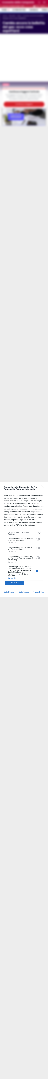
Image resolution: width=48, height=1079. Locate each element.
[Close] (43, 487)
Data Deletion (9, 592)
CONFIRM (14, 583)
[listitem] (24, 533)
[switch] (38, 539)
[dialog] (24, 539)
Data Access (24, 592)
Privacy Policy (38, 592)
